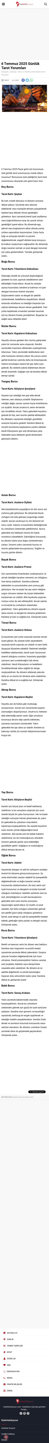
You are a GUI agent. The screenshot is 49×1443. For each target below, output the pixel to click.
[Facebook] (21, 1413)
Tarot (20, 72)
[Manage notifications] (6, 1437)
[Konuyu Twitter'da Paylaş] (27, 80)
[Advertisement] (24, 34)
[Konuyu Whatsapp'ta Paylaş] (31, 80)
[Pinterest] (28, 1413)
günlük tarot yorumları (21, 1097)
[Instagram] (24, 1413)
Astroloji (13, 72)
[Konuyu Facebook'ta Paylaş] (23, 80)
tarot (31, 1097)
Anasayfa (4, 72)
